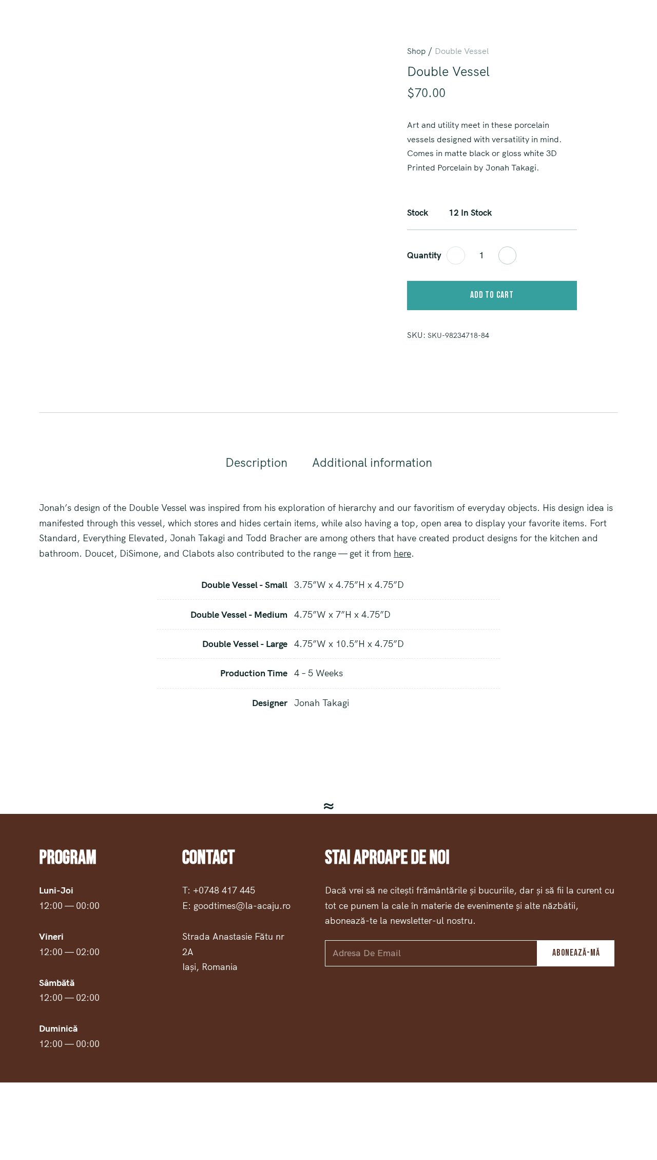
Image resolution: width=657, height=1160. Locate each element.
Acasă (387, 31)
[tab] (256, 462)
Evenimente (567, 31)
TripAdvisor (69, 31)
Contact (516, 31)
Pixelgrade (440, 1121)
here (402, 553)
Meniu (423, 31)
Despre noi (467, 31)
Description (256, 462)
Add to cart (492, 295)
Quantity (424, 255)
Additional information (372, 462)
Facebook (20, 31)
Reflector (622, 31)
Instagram (45, 31)
